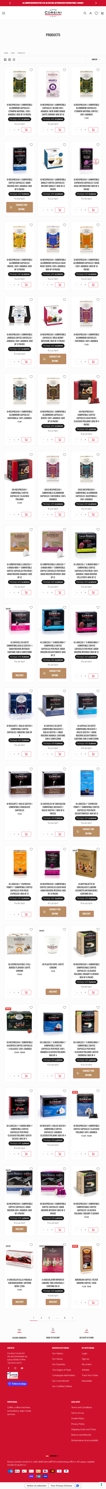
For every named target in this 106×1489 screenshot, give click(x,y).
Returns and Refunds (81, 1435)
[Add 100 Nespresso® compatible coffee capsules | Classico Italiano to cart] (26, 514)
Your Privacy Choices (61, 1485)
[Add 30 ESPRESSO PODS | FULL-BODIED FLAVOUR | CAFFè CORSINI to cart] (26, 992)
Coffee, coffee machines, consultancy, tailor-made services (19, 1411)
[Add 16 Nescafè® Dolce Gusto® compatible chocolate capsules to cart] (26, 834)
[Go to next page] (72, 1318)
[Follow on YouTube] (22, 1368)
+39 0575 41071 (14, 1362)
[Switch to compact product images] (14, 59)
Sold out (20, 675)
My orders (87, 1364)
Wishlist (85, 1370)
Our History (57, 1353)
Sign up (85, 1359)
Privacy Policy (78, 1424)
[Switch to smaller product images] (9, 59)
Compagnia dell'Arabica (63, 1375)
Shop (13, 53)
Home (6, 53)
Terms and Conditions (81, 1407)
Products (21, 53)
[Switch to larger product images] (5, 59)
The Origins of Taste (61, 1370)
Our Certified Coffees (62, 1386)
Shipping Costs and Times (83, 1429)
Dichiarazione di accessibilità (84, 1440)
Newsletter (87, 1381)
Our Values (57, 1359)
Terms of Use (77, 1413)
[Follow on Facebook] (8, 1368)
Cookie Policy (77, 1418)
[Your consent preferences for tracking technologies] (101, 1484)
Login (84, 1353)
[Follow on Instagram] (15, 1368)
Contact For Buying (21, 207)
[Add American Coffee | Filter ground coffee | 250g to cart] (93, 1302)
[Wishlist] (96, 13)
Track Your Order (90, 1375)
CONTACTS (10, 1348)
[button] (84, 13)
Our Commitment (60, 1381)
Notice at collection (36, 1485)
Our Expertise (58, 1364)
